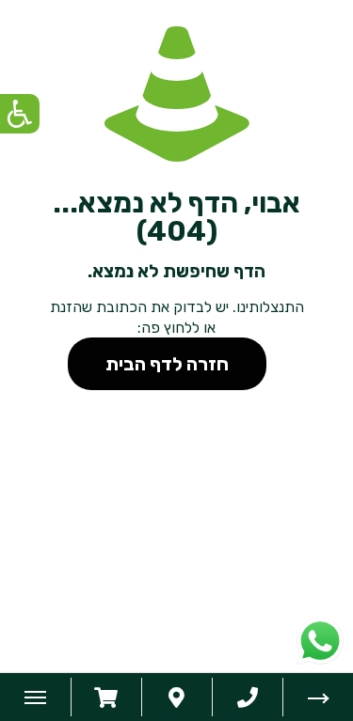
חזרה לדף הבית (167, 364)
